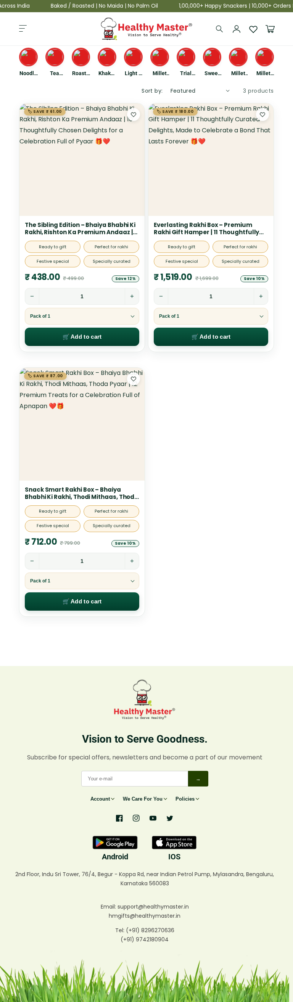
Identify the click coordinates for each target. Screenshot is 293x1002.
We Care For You (143, 799)
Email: (109, 906)
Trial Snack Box (186, 73)
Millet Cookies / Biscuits (238, 73)
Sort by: (152, 91)
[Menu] (22, 29)
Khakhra (107, 73)
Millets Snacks (265, 73)
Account (100, 799)
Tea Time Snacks (54, 73)
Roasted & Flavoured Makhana (81, 73)
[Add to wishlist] (133, 114)
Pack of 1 (40, 316)
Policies (185, 799)
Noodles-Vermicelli (28, 73)
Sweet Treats (212, 73)
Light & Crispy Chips (133, 73)
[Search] (219, 29)
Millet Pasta (160, 73)
